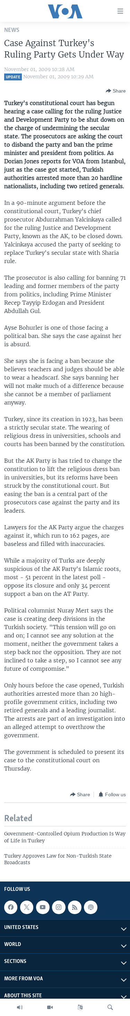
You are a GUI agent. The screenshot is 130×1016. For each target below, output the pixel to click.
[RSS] (74, 907)
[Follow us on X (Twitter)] (26, 907)
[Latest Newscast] (19, 1007)
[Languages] (80, 1007)
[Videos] (50, 1007)
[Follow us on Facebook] (10, 907)
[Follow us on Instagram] (58, 907)
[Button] (116, 91)
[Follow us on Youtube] (42, 907)
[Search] (110, 1007)
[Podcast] (90, 907)
